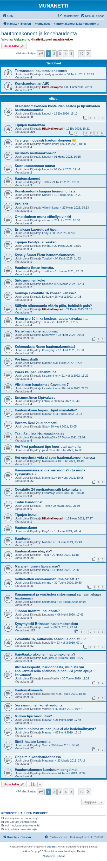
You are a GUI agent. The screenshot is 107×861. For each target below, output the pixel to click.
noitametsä (49, 601)
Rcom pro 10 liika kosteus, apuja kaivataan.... (51, 319)
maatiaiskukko (63, 39)
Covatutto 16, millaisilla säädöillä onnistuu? (50, 639)
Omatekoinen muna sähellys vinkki (43, 217)
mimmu (46, 220)
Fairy (45, 233)
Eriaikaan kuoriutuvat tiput (36, 229)
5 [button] (71, 53)
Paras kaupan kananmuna (35, 372)
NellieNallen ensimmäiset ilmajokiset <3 (47, 579)
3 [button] (60, 53)
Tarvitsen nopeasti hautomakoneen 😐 (45, 140)
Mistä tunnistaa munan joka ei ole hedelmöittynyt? (55, 729)
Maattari (47, 362)
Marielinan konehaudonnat (36, 331)
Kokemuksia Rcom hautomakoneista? (45, 347)
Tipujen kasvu (26, 515)
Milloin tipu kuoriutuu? (33, 716)
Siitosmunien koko (30, 280)
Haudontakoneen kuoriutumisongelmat (46, 770)
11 (85, 133)
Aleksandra (21, 39)
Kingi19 (46, 531)
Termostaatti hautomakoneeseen (41, 71)
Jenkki (46, 627)
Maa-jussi (48, 657)
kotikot (46, 401)
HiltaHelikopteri (41, 39)
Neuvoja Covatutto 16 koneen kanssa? (45, 293)
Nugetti (46, 113)
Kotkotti (46, 296)
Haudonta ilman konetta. (34, 268)
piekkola (47, 450)
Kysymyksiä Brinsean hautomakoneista (46, 624)
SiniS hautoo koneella (32, 742)
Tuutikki (47, 258)
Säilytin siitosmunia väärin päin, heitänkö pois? (53, 306)
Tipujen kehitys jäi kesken (36, 242)
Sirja (45, 426)
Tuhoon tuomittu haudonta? (37, 611)
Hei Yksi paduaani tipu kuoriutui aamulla (48, 447)
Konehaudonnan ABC (32, 83)
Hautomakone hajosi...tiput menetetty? (46, 410)
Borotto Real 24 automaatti (36, 423)
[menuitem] (8, 16)
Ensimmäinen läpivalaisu (35, 397)
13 (96, 133)
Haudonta (22, 538)
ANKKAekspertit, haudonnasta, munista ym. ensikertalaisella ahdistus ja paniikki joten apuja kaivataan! (53, 671)
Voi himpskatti (26, 359)
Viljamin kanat (50, 143)
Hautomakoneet (27, 179)
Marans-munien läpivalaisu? (37, 566)
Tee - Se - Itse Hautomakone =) (39, 434)
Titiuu (45, 322)
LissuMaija (48, 493)
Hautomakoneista (29, 690)
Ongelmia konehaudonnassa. (38, 757)
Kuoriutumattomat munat (35, 166)
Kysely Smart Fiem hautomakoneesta (45, 255)
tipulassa (47, 283)
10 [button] (81, 53)
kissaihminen (50, 375)
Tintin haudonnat (28, 502)
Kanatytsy (48, 334)
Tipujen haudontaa (30, 125)
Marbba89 (48, 437)
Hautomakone (26, 528)
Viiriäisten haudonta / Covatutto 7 (42, 385)
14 (102, 133)
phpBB (51, 846)
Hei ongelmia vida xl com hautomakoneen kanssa (55, 457)
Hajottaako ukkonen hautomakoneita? (45, 654)
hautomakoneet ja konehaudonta (39, 33)
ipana (45, 569)
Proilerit (21, 204)
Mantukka (48, 461)
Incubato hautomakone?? (35, 153)
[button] (41, 53)
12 (91, 133)
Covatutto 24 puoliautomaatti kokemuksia (48, 489)
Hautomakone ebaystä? (33, 551)
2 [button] (54, 53)
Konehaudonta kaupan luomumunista (45, 191)
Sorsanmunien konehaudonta (38, 705)
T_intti (46, 505)
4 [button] (65, 53)
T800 (45, 182)
